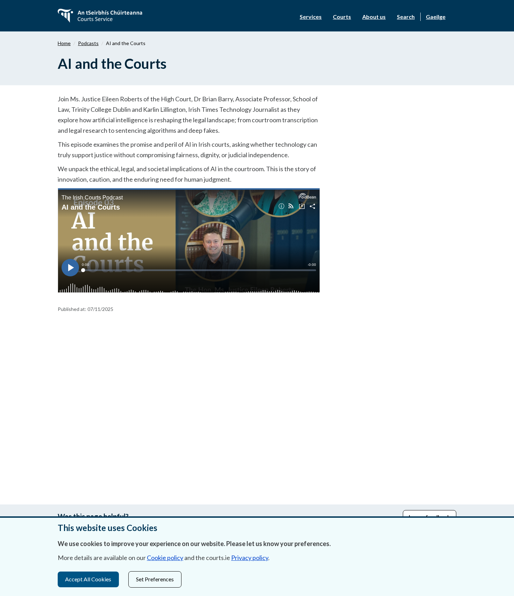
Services (311, 16)
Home (64, 43)
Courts (342, 16)
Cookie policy (165, 557)
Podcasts (88, 43)
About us (374, 16)
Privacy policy (249, 557)
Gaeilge (435, 16)
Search (406, 16)
